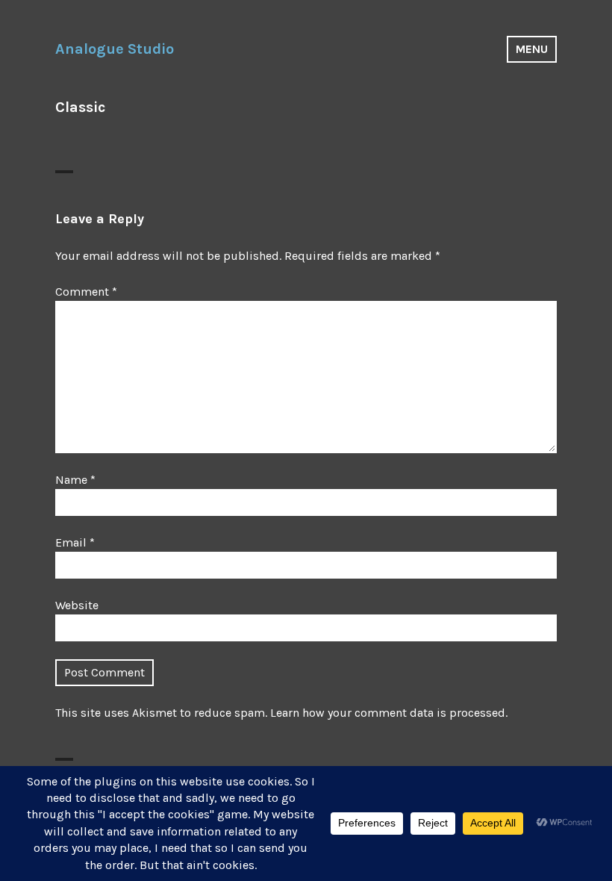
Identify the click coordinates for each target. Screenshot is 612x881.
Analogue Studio (114, 48)
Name (75, 480)
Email (75, 542)
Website (77, 605)
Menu (532, 49)
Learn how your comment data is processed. (389, 713)
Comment (86, 291)
